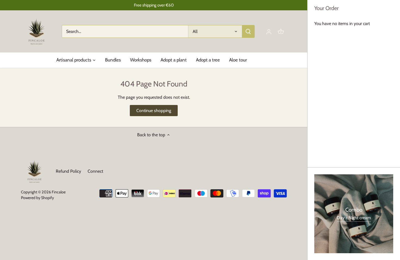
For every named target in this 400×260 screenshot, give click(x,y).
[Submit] (248, 31)
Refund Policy (68, 171)
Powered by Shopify (37, 197)
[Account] (269, 31)
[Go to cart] (281, 31)
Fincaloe (59, 192)
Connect (95, 171)
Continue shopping (153, 110)
